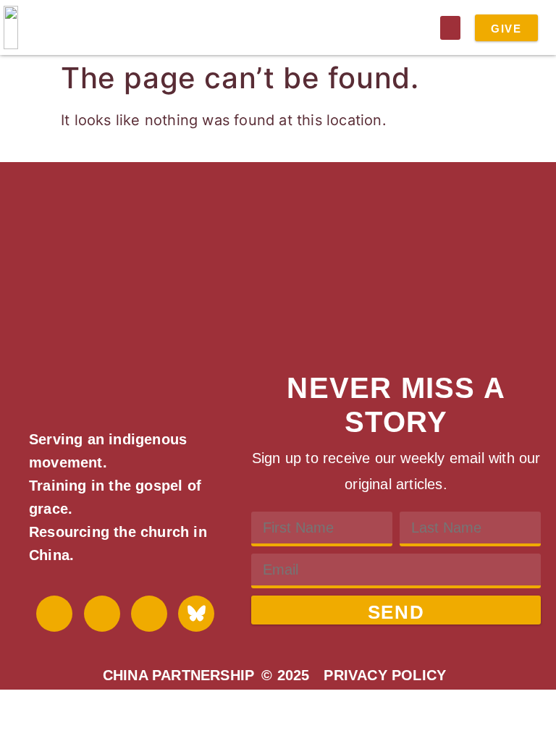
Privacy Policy (385, 675)
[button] (450, 28)
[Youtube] (102, 614)
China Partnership (178, 675)
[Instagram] (149, 614)
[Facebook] (54, 614)
